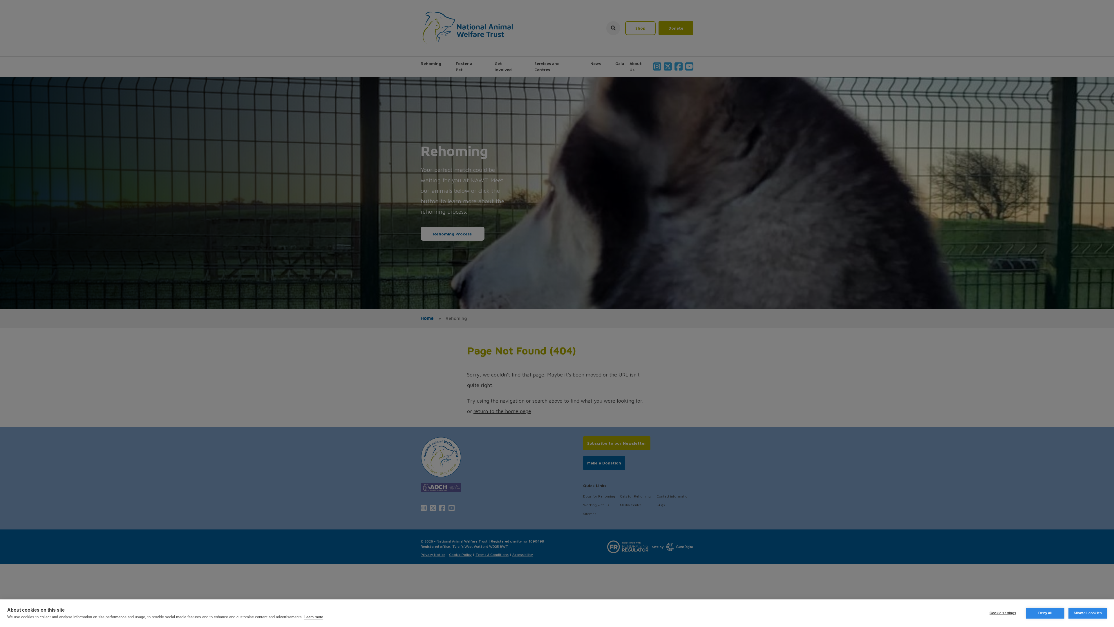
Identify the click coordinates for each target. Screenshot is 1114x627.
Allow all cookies (1087, 613)
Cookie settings (1003, 613)
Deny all (1045, 613)
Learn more (313, 617)
